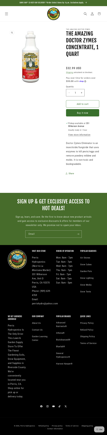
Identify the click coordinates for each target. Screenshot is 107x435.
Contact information (55, 429)
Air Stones (85, 257)
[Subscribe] (78, 234)
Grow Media (86, 284)
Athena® (60, 333)
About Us (36, 323)
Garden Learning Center (39, 338)
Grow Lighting (86, 278)
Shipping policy (87, 426)
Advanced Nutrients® (61, 324)
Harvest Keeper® (64, 363)
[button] (6, 13)
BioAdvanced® (63, 339)
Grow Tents (85, 291)
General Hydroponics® (63, 355)
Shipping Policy (87, 336)
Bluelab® (60, 346)
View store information (79, 134)
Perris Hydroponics (27, 426)
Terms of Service (88, 343)
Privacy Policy (87, 323)
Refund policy (43, 426)
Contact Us (37, 329)
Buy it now (82, 112)
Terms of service (72, 426)
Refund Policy (86, 329)
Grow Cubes (86, 264)
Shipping (69, 72)
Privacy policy (57, 426)
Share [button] (71, 173)
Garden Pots (86, 271)
